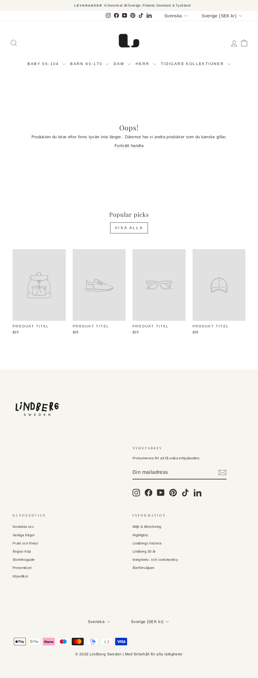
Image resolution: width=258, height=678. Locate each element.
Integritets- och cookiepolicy (155, 559)
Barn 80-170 (87, 64)
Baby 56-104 (44, 64)
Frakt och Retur (25, 543)
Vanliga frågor (24, 535)
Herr (143, 64)
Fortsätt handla (129, 145)
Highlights (140, 535)
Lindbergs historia (146, 543)
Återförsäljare (143, 568)
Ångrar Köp (22, 551)
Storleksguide (24, 559)
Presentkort (22, 568)
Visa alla (129, 228)
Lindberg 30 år (144, 551)
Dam (120, 64)
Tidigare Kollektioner (193, 64)
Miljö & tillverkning (146, 526)
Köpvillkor (20, 576)
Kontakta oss (23, 526)
